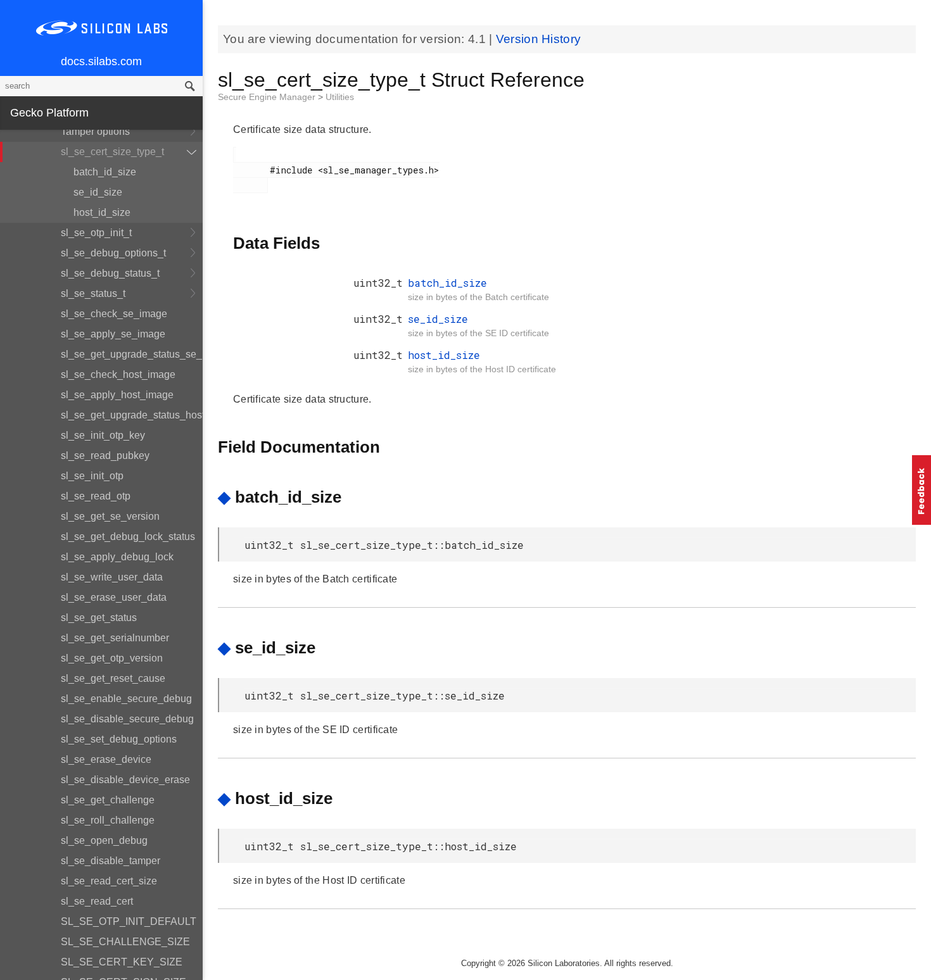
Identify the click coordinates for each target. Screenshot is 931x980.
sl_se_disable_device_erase (125, 779)
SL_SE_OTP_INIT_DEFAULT (128, 921)
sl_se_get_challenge (108, 800)
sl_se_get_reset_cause (113, 678)
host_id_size (101, 212)
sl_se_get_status (99, 617)
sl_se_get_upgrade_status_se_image (132, 354)
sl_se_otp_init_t (96, 232)
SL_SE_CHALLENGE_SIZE (125, 941)
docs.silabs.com (101, 61)
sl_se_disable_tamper (110, 860)
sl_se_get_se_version (110, 516)
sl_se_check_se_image (114, 313)
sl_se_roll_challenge (108, 820)
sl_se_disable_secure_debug (127, 718)
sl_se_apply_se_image (113, 334)
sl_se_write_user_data (112, 577)
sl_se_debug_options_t (113, 253)
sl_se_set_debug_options (119, 739)
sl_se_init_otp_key (103, 435)
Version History (538, 39)
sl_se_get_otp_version (112, 658)
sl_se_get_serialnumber (115, 637)
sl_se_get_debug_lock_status (128, 536)
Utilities (340, 97)
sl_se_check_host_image (118, 374)
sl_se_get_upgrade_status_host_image (132, 415)
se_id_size (97, 192)
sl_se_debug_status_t (110, 273)
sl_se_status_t (93, 293)
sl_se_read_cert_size (109, 881)
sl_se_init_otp (92, 475)
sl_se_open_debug (104, 840)
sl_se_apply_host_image (117, 394)
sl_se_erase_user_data (114, 597)
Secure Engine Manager (268, 97)
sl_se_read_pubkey (105, 455)
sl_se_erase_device (106, 759)
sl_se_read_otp (95, 496)
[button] (921, 490)
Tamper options (95, 131)
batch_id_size (104, 171)
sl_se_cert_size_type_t (112, 151)
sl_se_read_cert (97, 901)
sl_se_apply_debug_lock (117, 556)
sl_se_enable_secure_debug (126, 698)
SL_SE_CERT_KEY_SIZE (121, 962)
